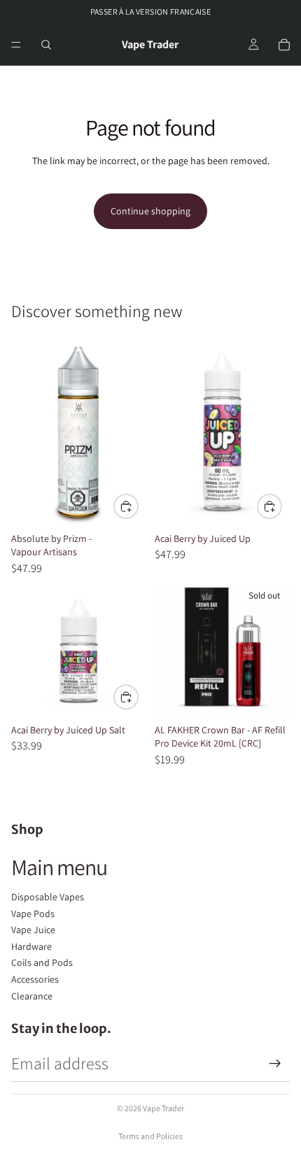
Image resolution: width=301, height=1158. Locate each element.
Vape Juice (33, 929)
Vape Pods (33, 913)
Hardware (31, 946)
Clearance (31, 996)
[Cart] (284, 44)
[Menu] (16, 45)
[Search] (46, 44)
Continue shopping (150, 211)
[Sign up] (275, 1063)
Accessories (35, 979)
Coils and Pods (42, 962)
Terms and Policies (150, 1136)
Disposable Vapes (47, 897)
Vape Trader (163, 1108)
